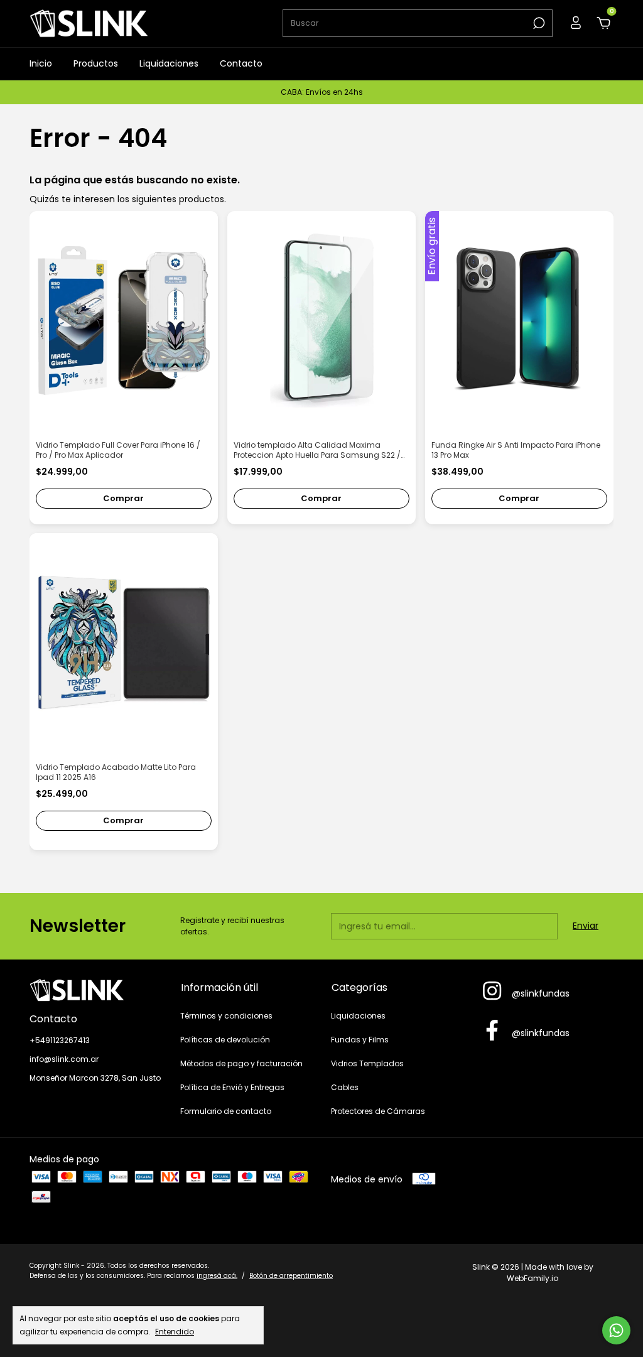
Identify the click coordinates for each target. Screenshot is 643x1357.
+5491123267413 (60, 1040)
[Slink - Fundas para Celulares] (95, 990)
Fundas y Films (360, 1039)
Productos (95, 63)
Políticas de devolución (225, 1039)
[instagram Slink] (492, 991)
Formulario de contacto (225, 1111)
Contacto (241, 63)
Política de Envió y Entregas (232, 1087)
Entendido (174, 1331)
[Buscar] (537, 23)
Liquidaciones (168, 63)
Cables (345, 1087)
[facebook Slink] (492, 1031)
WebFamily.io (532, 1278)
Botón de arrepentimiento (291, 1275)
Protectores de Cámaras (378, 1111)
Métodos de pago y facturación (241, 1063)
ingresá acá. (217, 1275)
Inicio (41, 63)
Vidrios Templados (367, 1063)
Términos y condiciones (226, 1015)
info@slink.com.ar (64, 1059)
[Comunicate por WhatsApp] (616, 1330)
